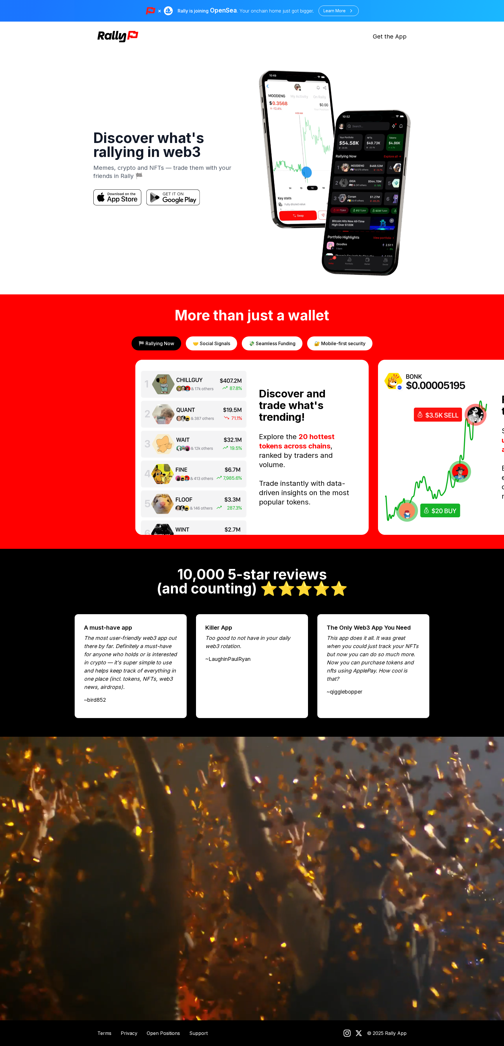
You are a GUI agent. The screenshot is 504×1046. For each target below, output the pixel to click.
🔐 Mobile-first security (339, 343)
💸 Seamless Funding (272, 343)
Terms (104, 1033)
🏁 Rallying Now (156, 343)
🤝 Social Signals (211, 343)
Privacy (129, 1033)
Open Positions (163, 1033)
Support (198, 1033)
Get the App (390, 36)
